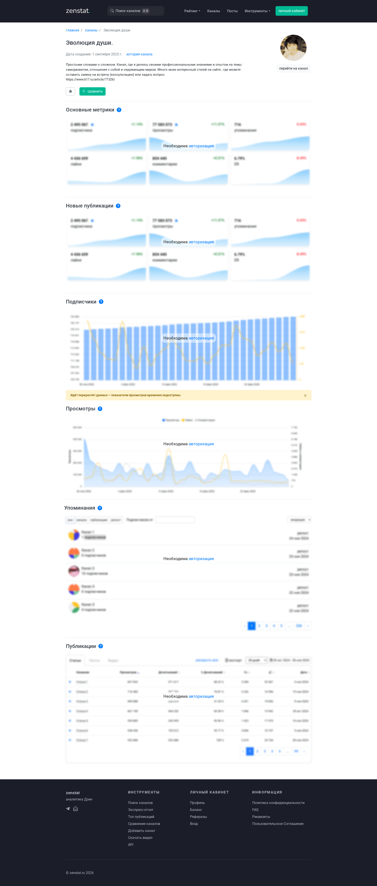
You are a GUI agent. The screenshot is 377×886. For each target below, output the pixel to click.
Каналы (213, 11)
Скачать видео (140, 838)
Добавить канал (141, 831)
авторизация (201, 145)
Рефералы (198, 817)
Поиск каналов (140, 803)
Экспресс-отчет (140, 810)
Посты (232, 11)
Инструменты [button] (256, 11)
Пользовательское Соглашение (277, 824)
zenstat (78, 10)
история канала (140, 54)
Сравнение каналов (144, 824)
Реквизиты (261, 817)
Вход (194, 824)
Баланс (196, 810)
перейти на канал (293, 68)
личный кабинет (291, 11)
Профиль (197, 803)
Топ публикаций (141, 817)
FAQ (255, 810)
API (130, 845)
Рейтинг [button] (191, 11)
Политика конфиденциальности (278, 803)
